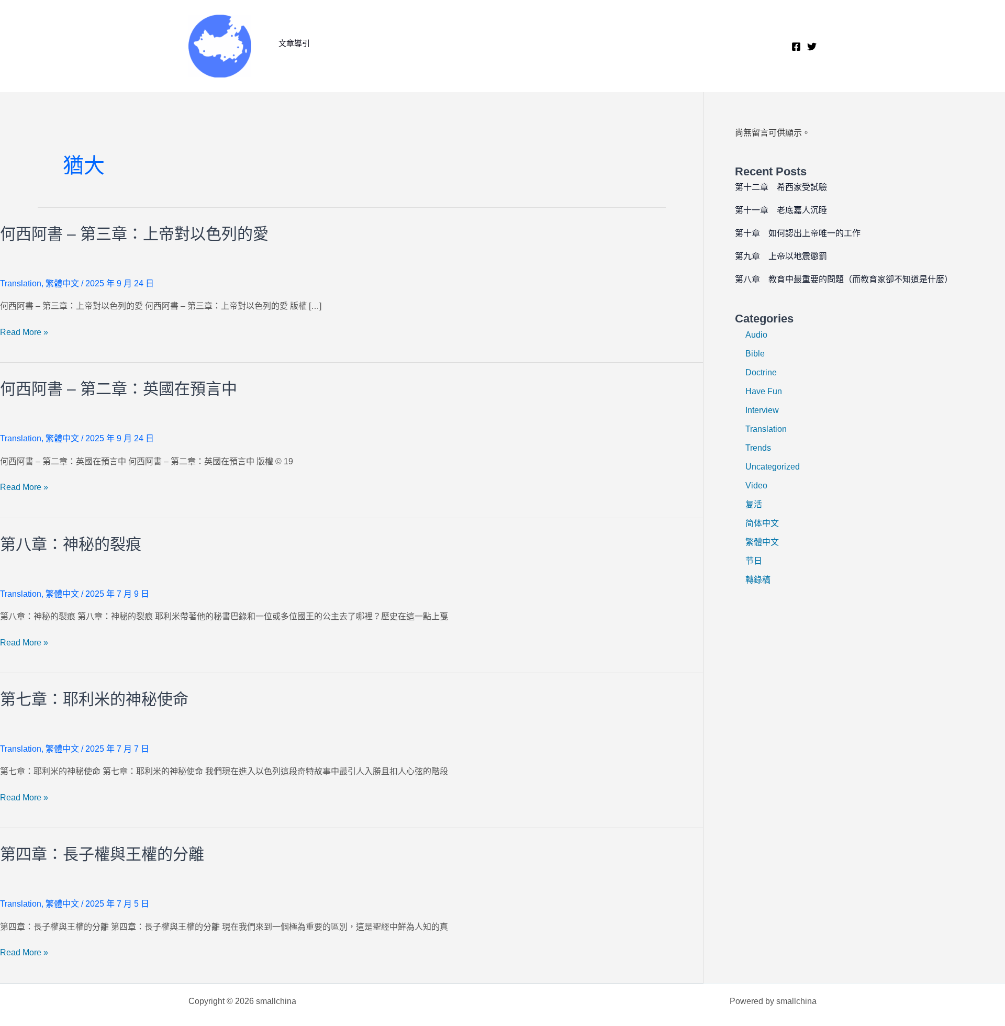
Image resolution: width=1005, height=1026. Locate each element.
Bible (755, 353)
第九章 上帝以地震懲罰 (781, 256)
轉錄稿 (757, 579)
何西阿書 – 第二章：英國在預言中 (118, 388)
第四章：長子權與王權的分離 (102, 854)
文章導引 (294, 43)
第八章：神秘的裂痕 (70, 544)
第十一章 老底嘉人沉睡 (781, 210)
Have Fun (763, 391)
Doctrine (761, 372)
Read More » (24, 333)
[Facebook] (796, 46)
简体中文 (762, 523)
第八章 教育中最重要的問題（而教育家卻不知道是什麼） (844, 279)
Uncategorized (772, 466)
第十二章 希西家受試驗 (781, 187)
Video (756, 485)
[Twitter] (812, 46)
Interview (762, 410)
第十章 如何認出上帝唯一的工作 (798, 233)
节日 (753, 560)
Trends (758, 447)
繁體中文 (62, 283)
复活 (753, 504)
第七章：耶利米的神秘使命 (94, 699)
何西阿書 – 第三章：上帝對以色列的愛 (134, 233)
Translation (20, 283)
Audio (756, 334)
